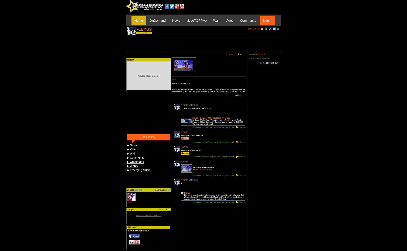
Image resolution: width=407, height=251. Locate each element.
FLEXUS (194, 105)
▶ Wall (131, 153)
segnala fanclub (228, 127)
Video (230, 20)
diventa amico (161, 190)
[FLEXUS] (131, 35)
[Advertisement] (203, 44)
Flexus (187, 193)
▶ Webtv (132, 166)
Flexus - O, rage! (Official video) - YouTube (211, 118)
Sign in (267, 20)
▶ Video (132, 149)
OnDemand (157, 20)
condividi (205, 127)
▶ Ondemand (135, 161)
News (176, 20)
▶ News (132, 145)
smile (240, 127)
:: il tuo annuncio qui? (269, 63)
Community (248, 20)
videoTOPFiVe (196, 20)
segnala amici (215, 127)
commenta (197, 127)
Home (139, 20)
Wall (216, 20)
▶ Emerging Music (138, 170)
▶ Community (135, 157)
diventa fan (162, 209)
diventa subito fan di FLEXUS (149, 216)
